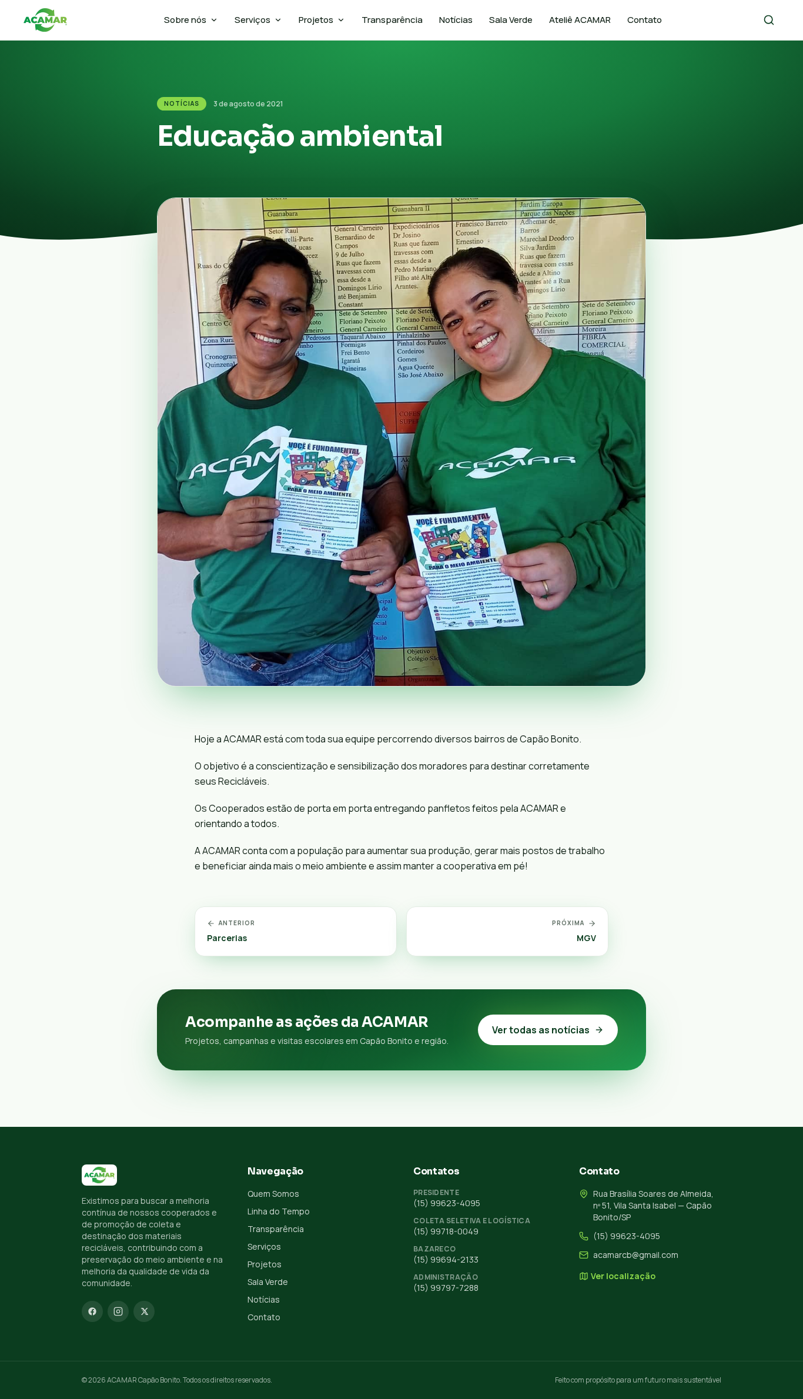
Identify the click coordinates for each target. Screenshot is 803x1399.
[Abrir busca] (768, 20)
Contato (644, 20)
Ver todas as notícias (541, 1029)
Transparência (392, 20)
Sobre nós (185, 20)
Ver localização (623, 1275)
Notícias (456, 20)
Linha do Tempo (278, 1211)
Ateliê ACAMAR (580, 20)
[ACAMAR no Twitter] (144, 1311)
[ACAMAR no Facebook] (92, 1311)
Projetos (316, 20)
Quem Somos (273, 1193)
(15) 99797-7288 (446, 1287)
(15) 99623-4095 (446, 1203)
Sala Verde (511, 20)
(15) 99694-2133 (446, 1259)
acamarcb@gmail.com (635, 1254)
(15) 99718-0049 (446, 1231)
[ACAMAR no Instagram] (118, 1311)
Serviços (252, 20)
